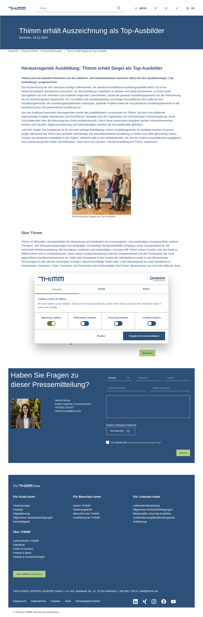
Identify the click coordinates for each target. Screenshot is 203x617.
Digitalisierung (21, 513)
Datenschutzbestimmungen (142, 442)
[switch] (85, 323)
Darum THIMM (82, 505)
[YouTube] (173, 601)
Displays (18, 509)
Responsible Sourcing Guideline (152, 513)
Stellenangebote (82, 509)
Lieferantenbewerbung (146, 505)
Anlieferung (140, 521)
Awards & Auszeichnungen (29, 556)
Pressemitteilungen (52, 51)
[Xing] (145, 601)
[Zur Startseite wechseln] (17, 8)
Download (147, 353)
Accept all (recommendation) (144, 336)
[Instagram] (153, 601)
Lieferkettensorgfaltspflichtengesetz (154, 517)
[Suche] (118, 8)
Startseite (13, 51)
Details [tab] (101, 289)
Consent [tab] (56, 289)
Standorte (19, 544)
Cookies (55, 601)
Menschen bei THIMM (86, 513)
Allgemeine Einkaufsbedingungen (153, 509)
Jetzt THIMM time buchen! (29, 574)
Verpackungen (21, 505)
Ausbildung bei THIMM (86, 517)
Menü (143, 8)
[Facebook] (163, 601)
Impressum (19, 601)
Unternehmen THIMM (26, 540)
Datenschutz (38, 601)
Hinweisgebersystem (87, 601)
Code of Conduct (23, 548)
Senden (183, 453)
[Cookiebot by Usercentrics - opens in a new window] (152, 279)
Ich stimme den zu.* (136, 442)
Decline (101, 336)
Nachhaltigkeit (21, 521)
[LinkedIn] (135, 601)
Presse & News (30, 51)
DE (193, 8)
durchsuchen (117, 431)
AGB (68, 601)
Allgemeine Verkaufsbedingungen (33, 517)
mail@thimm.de (148, 591)
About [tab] (146, 289)
